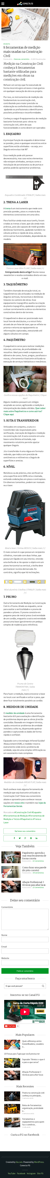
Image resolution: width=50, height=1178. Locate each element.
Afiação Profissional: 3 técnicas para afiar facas (34, 883)
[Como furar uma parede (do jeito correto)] (11, 871)
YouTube (11, 1173)
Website (5, 958)
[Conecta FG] (25, 3)
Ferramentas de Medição (16, 815)
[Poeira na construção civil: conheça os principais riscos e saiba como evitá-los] (12, 1096)
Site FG (40, 1173)
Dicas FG (6, 44)
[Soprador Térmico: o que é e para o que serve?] (12, 1063)
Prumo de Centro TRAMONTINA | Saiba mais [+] (25, 686)
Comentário (7, 907)
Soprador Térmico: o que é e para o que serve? (33, 1061)
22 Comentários (38, 861)
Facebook (21, 1173)
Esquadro (37, 812)
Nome (4, 935)
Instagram (31, 1173)
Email (4, 946)
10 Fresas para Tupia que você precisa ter (22, 1053)
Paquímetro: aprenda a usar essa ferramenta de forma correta (34, 855)
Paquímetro (26, 819)
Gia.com (19, 1162)
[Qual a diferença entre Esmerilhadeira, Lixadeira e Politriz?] (12, 1044)
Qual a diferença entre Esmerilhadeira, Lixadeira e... (33, 1044)
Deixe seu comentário (21, 59)
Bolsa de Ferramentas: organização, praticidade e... (32, 1108)
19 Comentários (38, 873)
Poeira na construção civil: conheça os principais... (33, 1094)
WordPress (39, 1162)
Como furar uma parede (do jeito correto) (34, 869)
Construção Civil (23, 812)
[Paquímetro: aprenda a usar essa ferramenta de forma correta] (11, 857)
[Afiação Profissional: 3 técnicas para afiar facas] (11, 886)
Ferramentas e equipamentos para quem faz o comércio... (33, 1122)
